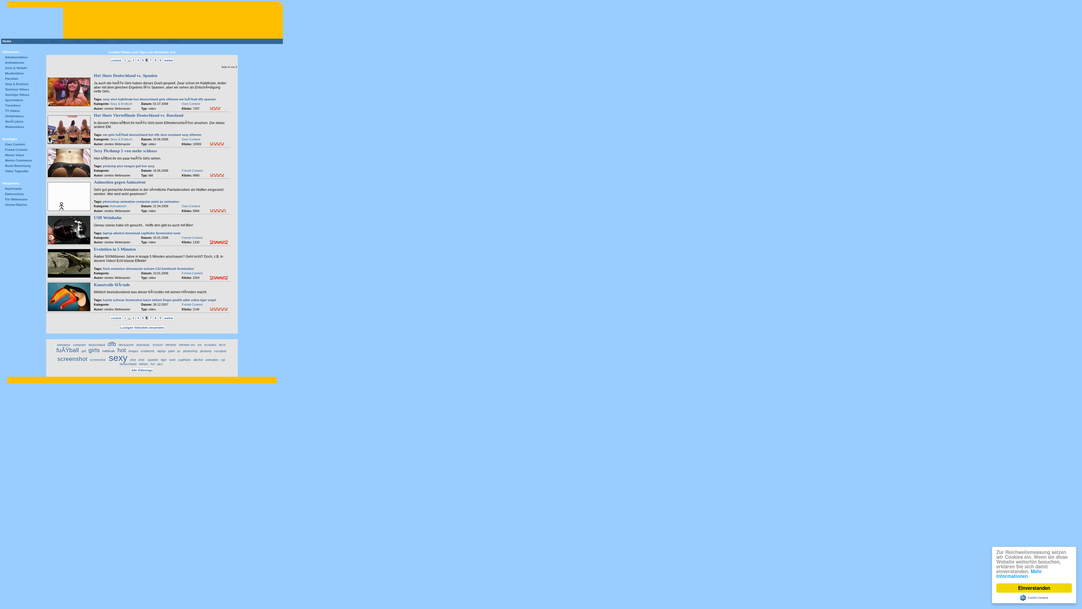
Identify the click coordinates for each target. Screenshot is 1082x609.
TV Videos (12, 110)
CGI (158, 268)
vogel (212, 300)
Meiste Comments (18, 160)
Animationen (14, 62)
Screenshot (165, 233)
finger (167, 300)
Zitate (121, 41)
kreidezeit (169, 268)
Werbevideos (14, 127)
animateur (171, 201)
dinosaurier (134, 268)
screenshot (72, 359)
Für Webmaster (16, 199)
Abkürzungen (149, 41)
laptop (107, 233)
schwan (119, 300)
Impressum (13, 188)
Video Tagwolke (16, 171)
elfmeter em (175, 99)
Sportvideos (14, 100)
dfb (200, 99)
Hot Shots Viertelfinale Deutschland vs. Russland (138, 115)
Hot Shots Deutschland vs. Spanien (125, 75)
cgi (223, 359)
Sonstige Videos (17, 94)
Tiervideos (13, 105)
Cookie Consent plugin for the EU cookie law (1034, 598)
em (105, 134)
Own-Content (191, 103)
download (133, 233)
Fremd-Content (192, 170)
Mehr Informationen (1019, 573)
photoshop (111, 201)
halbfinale (125, 99)
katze (147, 300)
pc (161, 201)
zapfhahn (148, 233)
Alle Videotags (142, 370)
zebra (195, 300)
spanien (210, 99)
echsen (149, 268)
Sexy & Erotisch (16, 84)
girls (162, 99)
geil (138, 166)
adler (186, 300)
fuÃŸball (191, 99)
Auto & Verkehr (16, 68)
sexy (106, 99)
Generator (29, 41)
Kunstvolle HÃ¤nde (112, 285)
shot (114, 99)
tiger (203, 300)
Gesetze (100, 41)
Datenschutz (14, 194)
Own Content (15, 144)
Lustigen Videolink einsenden (142, 327)
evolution (118, 268)
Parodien (11, 78)
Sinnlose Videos (17, 89)
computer (143, 201)
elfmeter (195, 134)
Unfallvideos (14, 116)
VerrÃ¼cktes (14, 121)
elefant (157, 300)
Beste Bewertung (18, 165)
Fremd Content (16, 149)
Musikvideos (14, 73)
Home (7, 41)
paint (155, 201)
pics (120, 166)
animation (127, 201)
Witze (53, 41)
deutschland (148, 99)
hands (107, 300)
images (129, 166)
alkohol (118, 233)
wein (177, 233)
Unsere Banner (16, 204)
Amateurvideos (16, 57)
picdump (109, 166)
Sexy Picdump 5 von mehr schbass (125, 151)
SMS (75, 41)
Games (173, 41)
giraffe (177, 300)
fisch (106, 268)
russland (174, 134)
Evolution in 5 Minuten (115, 249)
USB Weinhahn (107, 217)
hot (136, 99)
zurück (116, 60)
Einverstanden (1034, 587)
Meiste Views (14, 155)
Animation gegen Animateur (120, 182)
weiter (168, 60)
